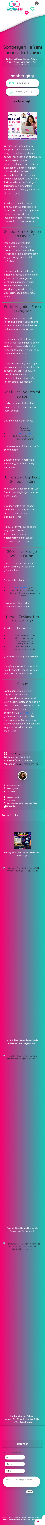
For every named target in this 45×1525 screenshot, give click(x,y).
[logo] (15, 6)
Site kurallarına (21, 587)
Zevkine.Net (26, 712)
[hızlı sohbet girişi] (1, 1522)
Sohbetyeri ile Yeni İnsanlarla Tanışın (24, 803)
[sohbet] (26, 12)
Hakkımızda (25, 1520)
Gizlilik (24, 1517)
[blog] (36, 3)
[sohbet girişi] (32, 8)
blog (10, 1517)
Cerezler (17, 1517)
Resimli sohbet (25, 433)
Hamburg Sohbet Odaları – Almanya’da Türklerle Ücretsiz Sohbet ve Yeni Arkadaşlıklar (22, 1419)
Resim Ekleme (14, 1520)
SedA (20, 786)
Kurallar (5, 1520)
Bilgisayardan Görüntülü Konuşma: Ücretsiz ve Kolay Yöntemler (18, 760)
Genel (16, 797)
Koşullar (31, 1517)
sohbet (4, 1517)
